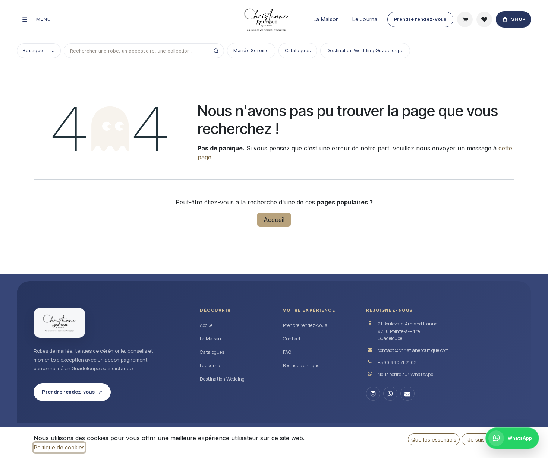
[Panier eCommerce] (465, 19)
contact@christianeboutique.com (413, 350)
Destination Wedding (222, 379)
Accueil (274, 219)
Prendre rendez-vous (420, 19)
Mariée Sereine (251, 50)
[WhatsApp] (390, 394)
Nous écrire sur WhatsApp (405, 374)
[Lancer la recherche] (216, 51)
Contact (292, 338)
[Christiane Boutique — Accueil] (59, 323)
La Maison (326, 19)
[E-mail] (407, 394)
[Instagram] (373, 394)
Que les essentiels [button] (433, 439)
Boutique (39, 50)
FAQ (287, 352)
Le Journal (365, 19)
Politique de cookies (59, 447)
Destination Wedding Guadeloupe (365, 50)
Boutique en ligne (301, 365)
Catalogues (298, 50)
